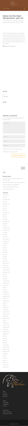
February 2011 (6, 345)
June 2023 (5, 208)
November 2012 (6, 314)
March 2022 (5, 219)
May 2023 (5, 210)
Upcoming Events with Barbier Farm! (10, 187)
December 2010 (6, 347)
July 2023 (5, 206)
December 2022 (6, 212)
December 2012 (6, 312)
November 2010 (6, 349)
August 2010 (5, 353)
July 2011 (5, 336)
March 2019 (5, 252)
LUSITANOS (5, 394)
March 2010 (5, 362)
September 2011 (6, 331)
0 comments (20, 22)
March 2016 (5, 261)
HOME (4, 391)
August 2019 (5, 243)
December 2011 (6, 325)
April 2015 (5, 276)
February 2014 (6, 292)
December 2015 (6, 267)
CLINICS (4, 400)
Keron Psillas (6, 20)
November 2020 (6, 230)
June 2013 (5, 303)
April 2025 (5, 197)
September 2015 (6, 272)
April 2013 (5, 305)
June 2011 (5, 338)
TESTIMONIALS (6, 404)
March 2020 (5, 236)
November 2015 (6, 270)
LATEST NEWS (5, 402)
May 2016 (5, 256)
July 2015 (5, 274)
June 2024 (5, 201)
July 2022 (5, 214)
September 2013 (6, 300)
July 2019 (5, 245)
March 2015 (5, 278)
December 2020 (6, 228)
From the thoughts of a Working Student (11, 184)
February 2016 (6, 263)
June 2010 (5, 358)
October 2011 (5, 329)
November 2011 (6, 327)
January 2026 (5, 195)
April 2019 (5, 250)
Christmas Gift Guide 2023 (8, 189)
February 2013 (6, 307)
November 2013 (6, 296)
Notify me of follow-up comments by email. (13, 149)
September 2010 (6, 351)
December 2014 (6, 281)
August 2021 (5, 223)
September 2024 (6, 199)
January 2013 (5, 309)
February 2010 (6, 364)
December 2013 (6, 294)
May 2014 (5, 289)
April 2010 (5, 360)
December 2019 (6, 241)
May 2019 (5, 247)
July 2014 (5, 287)
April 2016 (5, 259)
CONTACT (5, 406)
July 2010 (5, 356)
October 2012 (5, 316)
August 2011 (5, 334)
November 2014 (6, 283)
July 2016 (5, 254)
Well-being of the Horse (13, 22)
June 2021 (5, 225)
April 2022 (5, 217)
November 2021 (6, 221)
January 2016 (5, 265)
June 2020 (5, 232)
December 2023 (6, 203)
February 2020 (6, 239)
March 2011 (5, 342)
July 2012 (5, 320)
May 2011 (5, 340)
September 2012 (6, 318)
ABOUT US (5, 393)
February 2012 (6, 323)
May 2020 (5, 234)
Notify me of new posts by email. (11, 151)
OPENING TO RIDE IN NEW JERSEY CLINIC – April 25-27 (14, 182)
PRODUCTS (5, 396)
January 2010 (5, 367)
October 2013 (5, 298)
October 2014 (5, 285)
